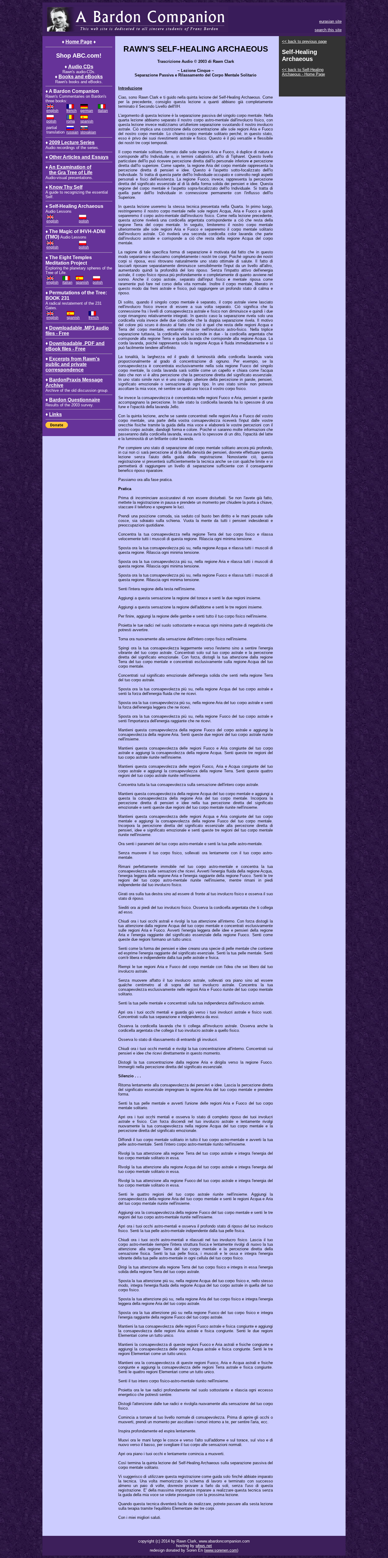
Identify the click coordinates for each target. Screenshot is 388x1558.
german (86, 111)
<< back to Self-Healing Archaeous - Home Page (303, 71)
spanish (86, 121)
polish (51, 121)
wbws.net (204, 1545)
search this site (328, 30)
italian (103, 111)
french (71, 111)
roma (70, 121)
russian (72, 132)
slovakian (88, 132)
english (52, 111)
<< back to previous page (304, 41)
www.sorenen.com (221, 1550)
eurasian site (330, 21)
